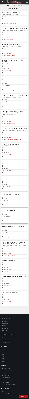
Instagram (5, 323)
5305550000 (9, 70)
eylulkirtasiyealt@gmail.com (11, 55)
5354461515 (9, 121)
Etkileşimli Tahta (5, 340)
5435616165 (9, 202)
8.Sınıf (3, 356)
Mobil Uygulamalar (6, 342)
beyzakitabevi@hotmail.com (11, 287)
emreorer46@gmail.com (10, 39)
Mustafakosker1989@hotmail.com (12, 156)
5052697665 (9, 218)
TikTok (4, 325)
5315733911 (9, 186)
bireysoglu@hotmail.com (10, 123)
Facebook (5, 328)
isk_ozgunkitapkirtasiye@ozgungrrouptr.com (14, 139)
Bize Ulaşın (23, 396)
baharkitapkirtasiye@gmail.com (12, 90)
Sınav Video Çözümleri (7, 370)
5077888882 (9, 170)
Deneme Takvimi (6, 368)
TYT (3, 358)
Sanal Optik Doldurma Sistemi (9, 380)
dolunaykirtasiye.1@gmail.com (11, 271)
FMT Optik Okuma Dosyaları (8, 384)
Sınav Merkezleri (6, 377)
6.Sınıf (3, 352)
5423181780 (9, 269)
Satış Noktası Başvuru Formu (9, 393)
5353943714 (9, 285)
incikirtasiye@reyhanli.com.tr (11, 303)
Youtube (5, 321)
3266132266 (9, 137)
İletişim (4, 391)
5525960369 (9, 21)
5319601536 (9, 301)
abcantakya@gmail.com (10, 72)
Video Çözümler (5, 337)
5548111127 (9, 37)
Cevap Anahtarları (6, 373)
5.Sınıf (3, 349)
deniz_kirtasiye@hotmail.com (11, 23)
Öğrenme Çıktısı (6, 375)
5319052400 (9, 154)
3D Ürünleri (5, 330)
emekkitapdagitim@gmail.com (11, 255)
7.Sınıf (3, 354)
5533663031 (9, 53)
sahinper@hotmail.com (10, 237)
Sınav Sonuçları (5, 382)
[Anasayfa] (7, 1)
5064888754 (9, 253)
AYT (3, 361)
